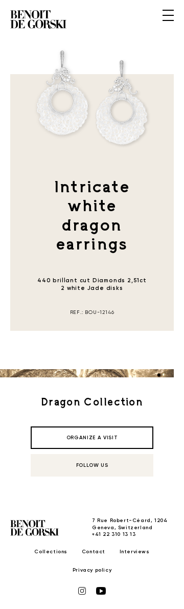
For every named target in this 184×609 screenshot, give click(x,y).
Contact (93, 552)
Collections (50, 552)
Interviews (135, 552)
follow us (92, 465)
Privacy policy (92, 570)
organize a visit (92, 438)
